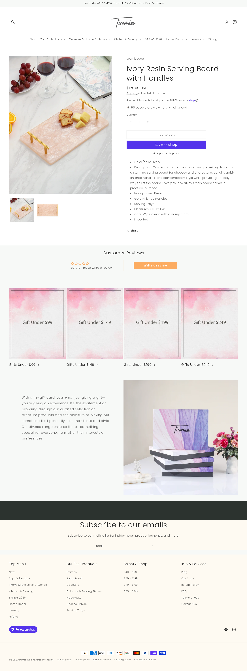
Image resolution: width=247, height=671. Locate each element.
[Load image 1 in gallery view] (22, 210)
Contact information (145, 659)
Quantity (132, 114)
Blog (184, 572)
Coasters (73, 585)
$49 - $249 (131, 591)
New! (12, 572)
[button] (13, 22)
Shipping (132, 93)
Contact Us (189, 604)
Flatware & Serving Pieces (84, 591)
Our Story (187, 578)
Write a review (155, 265)
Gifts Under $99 (22, 364)
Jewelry (14, 610)
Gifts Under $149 (80, 364)
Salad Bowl (74, 578)
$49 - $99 (130, 572)
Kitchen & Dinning (21, 591)
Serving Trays (76, 610)
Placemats (74, 597)
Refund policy (64, 659)
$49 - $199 (131, 585)
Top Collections (20, 578)
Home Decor (17, 604)
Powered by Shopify (43, 659)
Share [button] (135, 230)
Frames (72, 572)
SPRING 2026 (17, 597)
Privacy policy (82, 659)
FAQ (184, 591)
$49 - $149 (131, 578)
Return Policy (190, 585)
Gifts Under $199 (138, 364)
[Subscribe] (152, 546)
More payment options (166, 153)
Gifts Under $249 (195, 364)
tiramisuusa (25, 659)
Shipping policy (122, 659)
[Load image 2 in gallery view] (47, 210)
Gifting (13, 616)
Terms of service (102, 659)
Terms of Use (190, 597)
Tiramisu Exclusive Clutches (28, 585)
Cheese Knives (77, 604)
